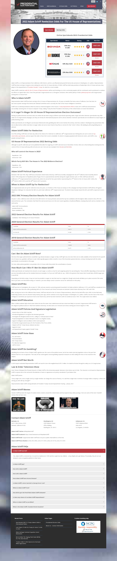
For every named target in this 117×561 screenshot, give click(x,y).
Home (42, 6)
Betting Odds (61, 30)
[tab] (58, 451)
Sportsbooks (49, 30)
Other (82, 6)
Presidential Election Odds (53, 522)
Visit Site (96, 45)
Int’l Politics (74, 6)
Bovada (62, 147)
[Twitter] (97, 1)
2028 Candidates (51, 6)
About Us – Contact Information (54, 525)
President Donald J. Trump (35, 87)
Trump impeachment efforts (67, 106)
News (93, 1)
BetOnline (69, 147)
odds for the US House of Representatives (36, 90)
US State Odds (63, 6)
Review (97, 49)
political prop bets (86, 92)
